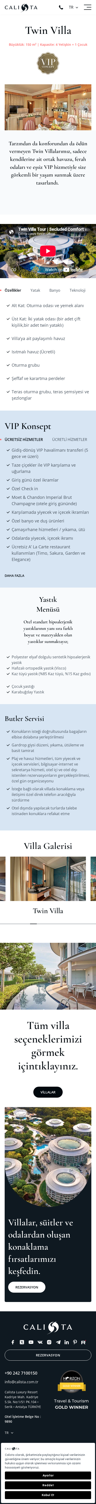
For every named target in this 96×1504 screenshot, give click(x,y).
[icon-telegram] (58, 1342)
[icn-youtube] (31, 1342)
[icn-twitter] (22, 1342)
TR (71, 7)
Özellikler (13, 290)
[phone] (61, 7)
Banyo (54, 290)
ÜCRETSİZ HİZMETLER (24, 439)
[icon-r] (83, 1342)
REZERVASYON (26, 1287)
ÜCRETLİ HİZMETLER (69, 439)
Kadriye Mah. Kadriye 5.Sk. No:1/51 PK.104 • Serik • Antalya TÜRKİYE (23, 1402)
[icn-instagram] (49, 1342)
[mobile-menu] (87, 7)
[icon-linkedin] (67, 1342)
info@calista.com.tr (21, 1381)
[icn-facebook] (13, 1342)
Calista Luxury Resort (21, 1392)
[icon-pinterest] (75, 1342)
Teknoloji (78, 290)
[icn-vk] (40, 1342)
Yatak (35, 290)
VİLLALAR (48, 1092)
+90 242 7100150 (21, 1373)
